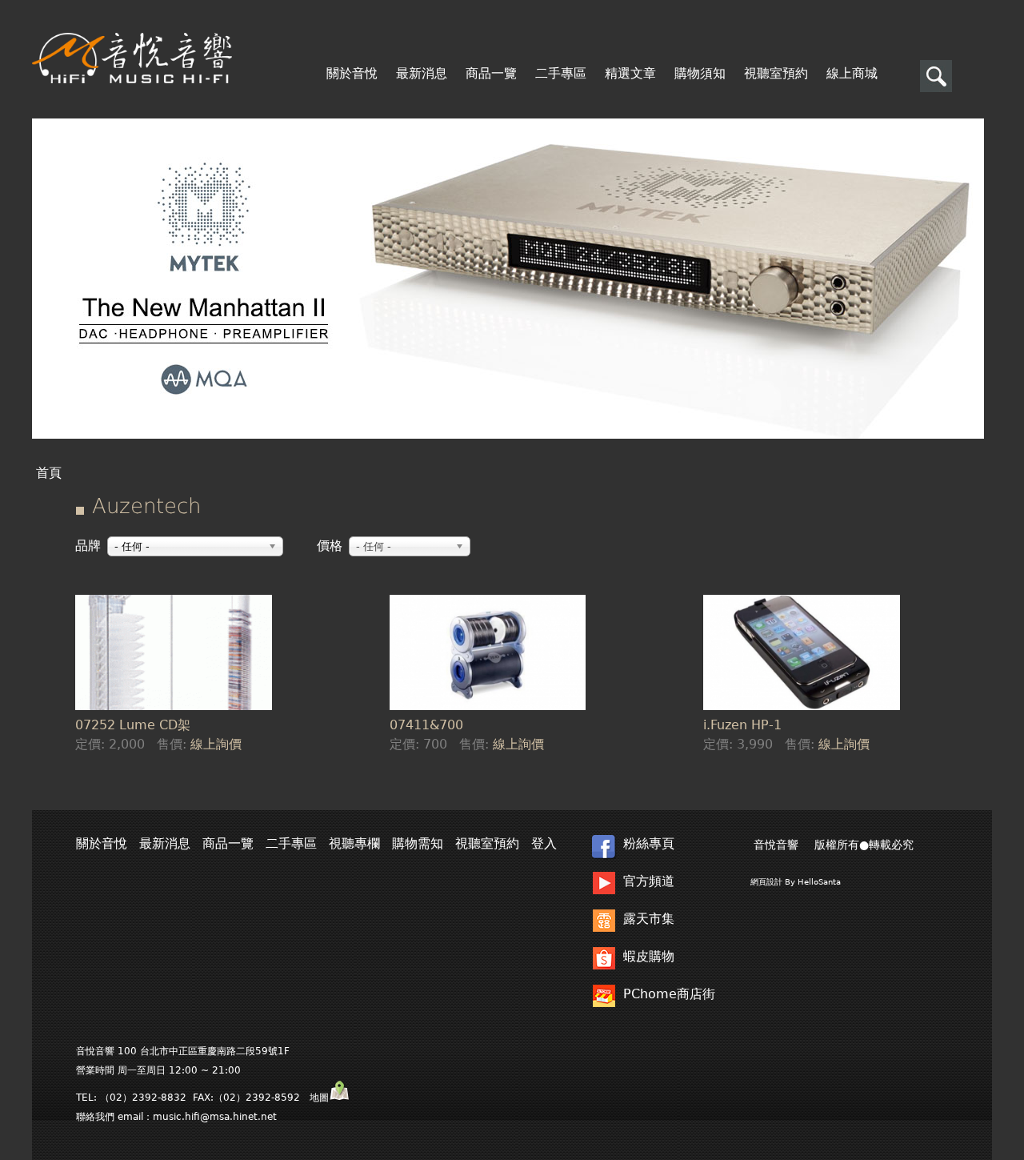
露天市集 (648, 918)
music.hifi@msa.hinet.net (215, 1116)
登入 (544, 843)
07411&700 (426, 725)
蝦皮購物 (648, 956)
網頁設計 (766, 881)
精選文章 (630, 73)
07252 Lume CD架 (132, 725)
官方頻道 (648, 881)
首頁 (49, 472)
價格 (329, 545)
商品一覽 (491, 73)
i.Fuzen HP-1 (742, 725)
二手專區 (560, 73)
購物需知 (417, 843)
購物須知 (700, 73)
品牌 (88, 545)
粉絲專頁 (648, 843)
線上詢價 (216, 744)
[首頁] (132, 58)
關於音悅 (352, 73)
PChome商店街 (669, 993)
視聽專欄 (354, 843)
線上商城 (852, 73)
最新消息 (421, 73)
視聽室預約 (776, 73)
